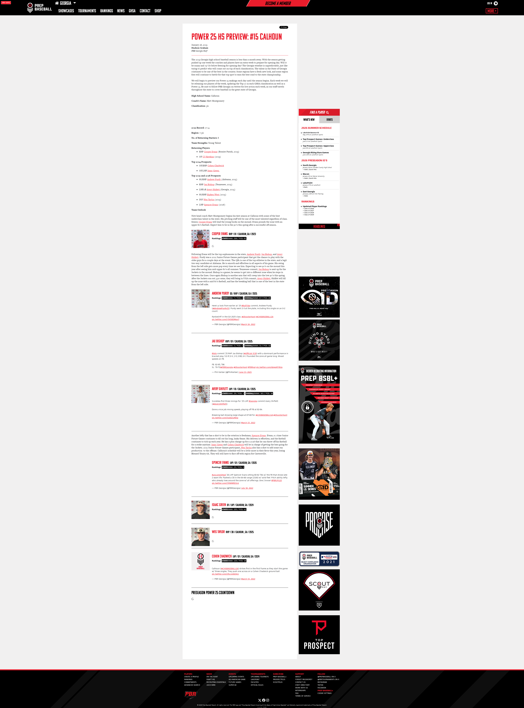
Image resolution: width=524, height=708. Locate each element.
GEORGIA (66, 3)
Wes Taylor (218, 532)
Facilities (255, 682)
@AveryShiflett (220, 404)
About (298, 676)
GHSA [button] (132, 11)
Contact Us (300, 682)
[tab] (309, 119)
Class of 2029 (309, 215)
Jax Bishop (218, 341)
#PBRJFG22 (276, 480)
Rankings (106, 11)
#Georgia (253, 401)
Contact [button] (145, 11)
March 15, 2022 (248, 422)
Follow (321, 674)
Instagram (322, 682)
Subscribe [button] (278, 674)
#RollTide (246, 305)
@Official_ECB (250, 353)
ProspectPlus (279, 679)
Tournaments (87, 11)
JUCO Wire (210, 685)
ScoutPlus (277, 682)
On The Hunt (212, 676)
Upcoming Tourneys (260, 676)
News (121, 11)
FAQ (296, 693)
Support (299, 674)
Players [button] (188, 674)
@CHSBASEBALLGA (264, 316)
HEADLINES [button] (319, 227)
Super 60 (232, 685)
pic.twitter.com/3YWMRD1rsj (225, 483)
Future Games (235, 682)
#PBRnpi (252, 367)
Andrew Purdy (220, 294)
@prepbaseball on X (327, 676)
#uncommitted (219, 475)
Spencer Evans (220, 463)
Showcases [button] (66, 11)
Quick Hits (312, 169)
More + (491, 11)
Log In (489, 3)
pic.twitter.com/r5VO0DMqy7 (225, 319)
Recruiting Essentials (216, 682)
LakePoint (255, 679)
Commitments (190, 682)
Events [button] (232, 674)
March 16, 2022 (248, 324)
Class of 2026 (309, 209)
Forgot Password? (303, 679)
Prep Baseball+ (280, 676)
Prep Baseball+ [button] (325, 690)
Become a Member (277, 3)
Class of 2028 (309, 213)
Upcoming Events (236, 676)
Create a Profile (191, 676)
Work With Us (301, 688)
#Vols (214, 353)
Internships (300, 690)
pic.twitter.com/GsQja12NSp (225, 417)
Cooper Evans (220, 234)
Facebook (322, 688)
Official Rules (257, 685)
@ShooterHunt (248, 316)
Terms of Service (303, 696)
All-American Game (237, 679)
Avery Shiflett (220, 389)
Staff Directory (302, 685)
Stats (306, 169)
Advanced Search (192, 685)
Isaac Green (219, 505)
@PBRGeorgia (226, 367)
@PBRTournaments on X (328, 679)
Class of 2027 (309, 211)
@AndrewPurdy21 (221, 308)
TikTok (320, 685)
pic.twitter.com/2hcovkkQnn (225, 574)
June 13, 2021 (245, 372)
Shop (158, 11)
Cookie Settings (325, 693)
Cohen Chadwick (222, 556)
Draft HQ (210, 679)
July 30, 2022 (247, 488)
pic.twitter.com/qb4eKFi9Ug (269, 367)
